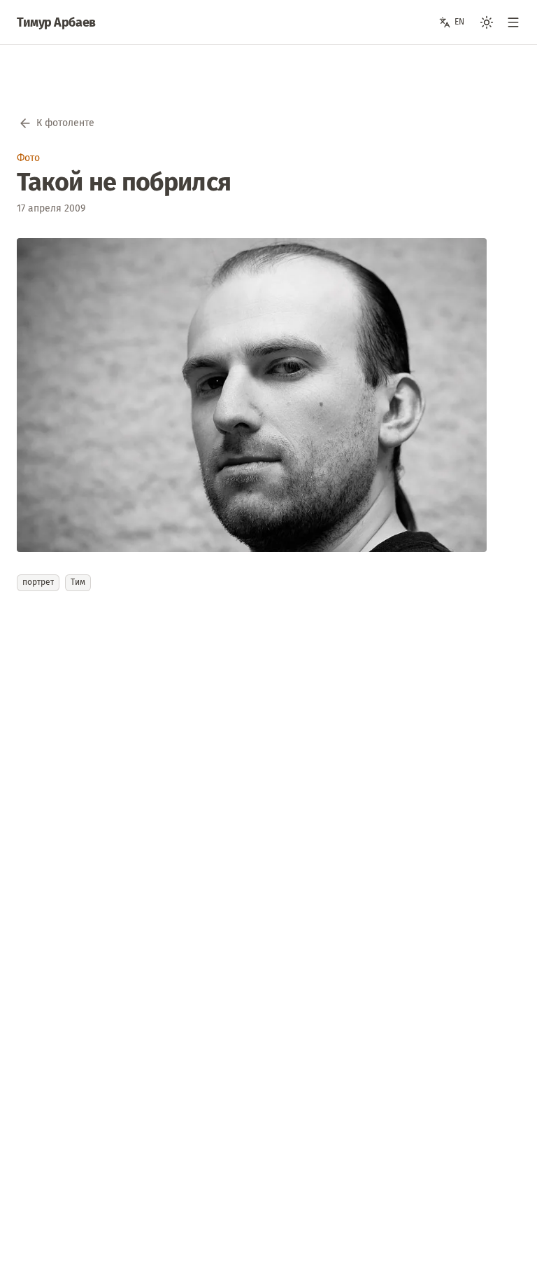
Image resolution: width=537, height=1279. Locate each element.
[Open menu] (513, 22)
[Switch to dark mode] (486, 22)
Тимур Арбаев (56, 22)
